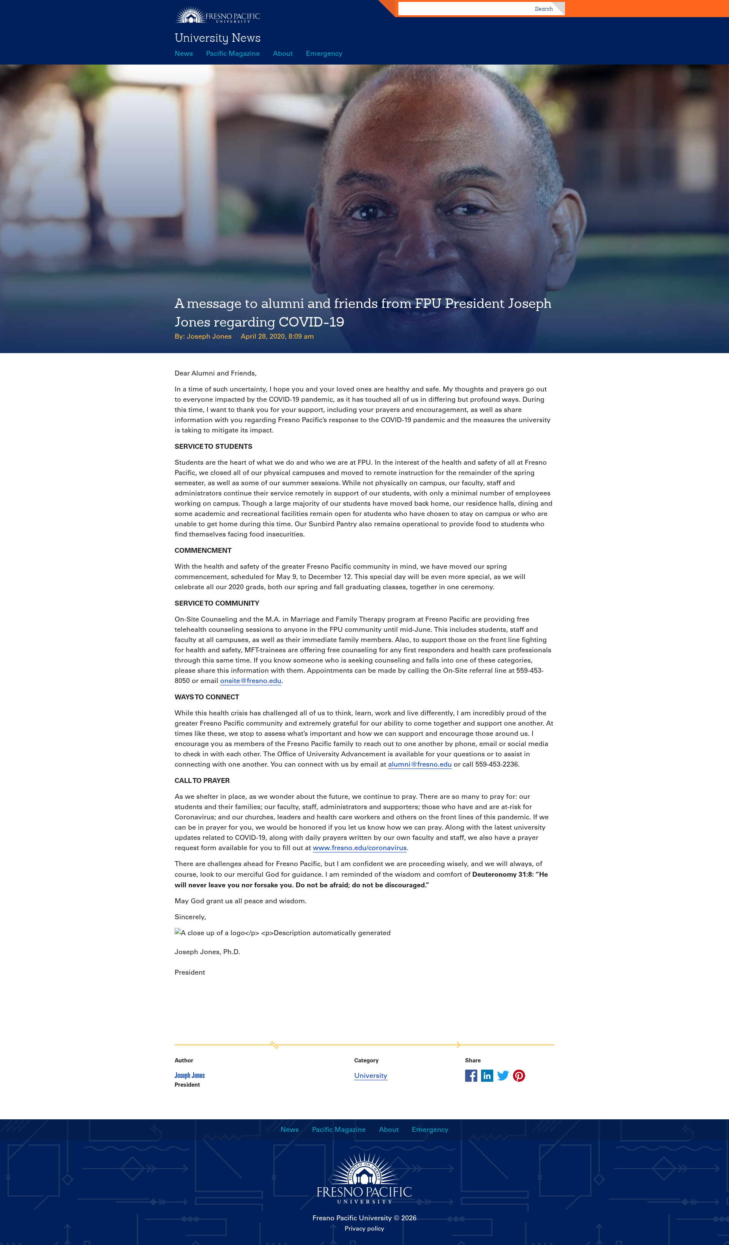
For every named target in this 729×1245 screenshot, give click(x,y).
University (370, 1075)
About (283, 53)
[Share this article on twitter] (503, 1076)
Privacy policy (364, 1228)
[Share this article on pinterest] (519, 1076)
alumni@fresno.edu (420, 764)
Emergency (324, 53)
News (184, 53)
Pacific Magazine (233, 53)
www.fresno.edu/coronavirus (360, 848)
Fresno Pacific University (352, 1218)
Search (544, 8)
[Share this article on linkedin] (487, 1076)
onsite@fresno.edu (250, 681)
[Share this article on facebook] (471, 1076)
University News (218, 37)
